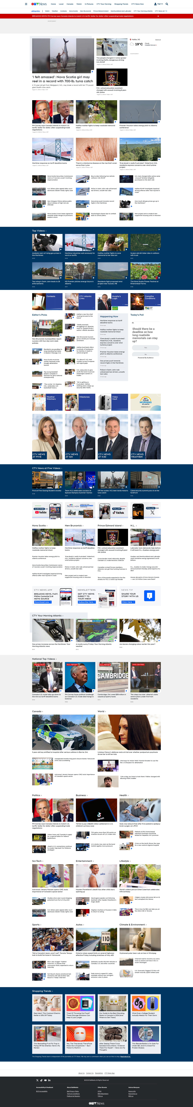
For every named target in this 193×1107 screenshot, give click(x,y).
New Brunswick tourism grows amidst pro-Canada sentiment (86, 338)
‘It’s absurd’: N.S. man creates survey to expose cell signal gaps (85, 361)
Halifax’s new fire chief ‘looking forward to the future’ (85, 316)
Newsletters (99, 1073)
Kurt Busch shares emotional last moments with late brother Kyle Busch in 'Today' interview (59, 975)
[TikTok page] (41, 1080)
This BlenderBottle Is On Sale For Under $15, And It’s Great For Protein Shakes (145, 1046)
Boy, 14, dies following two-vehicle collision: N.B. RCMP (102, 177)
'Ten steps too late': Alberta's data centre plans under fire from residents (144, 697)
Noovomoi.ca (132, 1094)
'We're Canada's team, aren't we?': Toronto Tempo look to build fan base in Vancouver (52, 954)
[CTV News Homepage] (39, 4)
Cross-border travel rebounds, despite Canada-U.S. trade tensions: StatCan (111, 559)
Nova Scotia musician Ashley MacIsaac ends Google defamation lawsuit (52, 362)
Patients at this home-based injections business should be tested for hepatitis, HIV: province (146, 833)
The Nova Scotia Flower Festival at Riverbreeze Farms (144, 283)
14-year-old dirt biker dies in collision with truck (144, 254)
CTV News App (110, 1073)
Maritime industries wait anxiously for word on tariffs (80, 254)
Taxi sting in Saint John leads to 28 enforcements (46, 283)
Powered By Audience (145, 358)
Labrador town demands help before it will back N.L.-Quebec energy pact (145, 549)
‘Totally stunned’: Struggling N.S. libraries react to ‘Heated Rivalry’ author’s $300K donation (85, 327)
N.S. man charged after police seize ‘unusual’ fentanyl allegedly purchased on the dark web (147, 178)
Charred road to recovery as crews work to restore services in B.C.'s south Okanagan (147, 960)
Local (61, 4)
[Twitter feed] (37, 1080)
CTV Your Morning (104, 4)
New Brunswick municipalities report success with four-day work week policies (46, 341)
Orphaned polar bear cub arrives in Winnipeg (138, 953)
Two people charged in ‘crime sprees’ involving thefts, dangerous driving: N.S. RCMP (111, 60)
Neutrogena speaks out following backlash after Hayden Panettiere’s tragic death (103, 900)
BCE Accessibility (41, 1091)
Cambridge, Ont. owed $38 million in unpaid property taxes (112, 696)
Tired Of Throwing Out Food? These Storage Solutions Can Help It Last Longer (78, 1015)
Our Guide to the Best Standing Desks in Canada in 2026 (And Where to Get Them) (111, 1015)
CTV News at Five (161, 11)
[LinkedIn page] (49, 1080)
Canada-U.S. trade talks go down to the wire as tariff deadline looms (46, 696)
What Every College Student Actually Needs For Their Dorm (144, 1014)
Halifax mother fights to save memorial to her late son (109, 254)
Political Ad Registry (73, 1096)
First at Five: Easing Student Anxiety (46, 491)
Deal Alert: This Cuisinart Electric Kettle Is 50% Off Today (47, 1014)
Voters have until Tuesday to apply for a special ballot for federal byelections (59, 836)
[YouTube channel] (45, 1080)
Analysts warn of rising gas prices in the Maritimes (46, 254)
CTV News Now (137, 4)
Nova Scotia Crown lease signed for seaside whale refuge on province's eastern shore (60, 215)
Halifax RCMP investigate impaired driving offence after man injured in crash (147, 190)
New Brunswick (85, 11)
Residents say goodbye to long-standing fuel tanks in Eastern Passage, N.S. (53, 351)
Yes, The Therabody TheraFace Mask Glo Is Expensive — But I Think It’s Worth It (79, 1046)
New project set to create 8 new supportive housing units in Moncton (78, 576)
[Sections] (26, 4)
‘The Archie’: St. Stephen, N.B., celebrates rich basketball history (53, 386)
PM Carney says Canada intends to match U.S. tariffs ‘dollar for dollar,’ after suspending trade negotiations (51, 128)
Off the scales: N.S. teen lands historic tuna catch (113, 492)
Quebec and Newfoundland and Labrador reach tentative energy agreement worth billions (145, 558)
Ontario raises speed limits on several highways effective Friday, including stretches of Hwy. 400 (95, 954)
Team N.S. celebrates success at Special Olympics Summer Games (78, 492)
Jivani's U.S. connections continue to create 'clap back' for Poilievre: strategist (59, 848)
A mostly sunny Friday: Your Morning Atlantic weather (94, 645)
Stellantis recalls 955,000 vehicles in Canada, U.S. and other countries (104, 962)
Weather (55, 11)
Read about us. (125, 1056)
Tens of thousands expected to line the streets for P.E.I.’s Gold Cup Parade (111, 578)
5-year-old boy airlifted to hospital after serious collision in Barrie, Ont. (60, 752)
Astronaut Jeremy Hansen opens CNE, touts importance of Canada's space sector (50, 891)
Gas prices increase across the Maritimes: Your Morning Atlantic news (51, 645)
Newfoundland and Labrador (121, 11)
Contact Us (89, 1073)
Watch (79, 4)
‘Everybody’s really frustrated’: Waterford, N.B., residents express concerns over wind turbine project (138, 165)
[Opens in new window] (47, 301)
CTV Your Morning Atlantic (143, 11)
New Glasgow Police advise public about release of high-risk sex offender (59, 203)
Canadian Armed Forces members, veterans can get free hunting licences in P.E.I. (112, 569)
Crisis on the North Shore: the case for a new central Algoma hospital (147, 844)
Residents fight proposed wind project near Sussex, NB (110, 283)
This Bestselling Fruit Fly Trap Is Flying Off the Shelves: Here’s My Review (47, 1046)
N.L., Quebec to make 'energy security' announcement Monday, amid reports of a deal (145, 568)
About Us (82, 1073)
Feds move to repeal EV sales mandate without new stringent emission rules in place (102, 975)
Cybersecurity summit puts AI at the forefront (144, 492)
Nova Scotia (73, 11)
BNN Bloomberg (103, 1094)
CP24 (99, 1091)
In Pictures (89, 4)
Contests (63, 11)
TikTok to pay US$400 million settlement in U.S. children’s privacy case (94, 825)
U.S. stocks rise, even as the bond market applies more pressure (103, 845)
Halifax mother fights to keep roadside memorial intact (44, 549)
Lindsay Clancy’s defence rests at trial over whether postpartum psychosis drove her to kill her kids (128, 753)
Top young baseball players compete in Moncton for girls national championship (53, 374)
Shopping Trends (121, 4)
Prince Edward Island (100, 11)
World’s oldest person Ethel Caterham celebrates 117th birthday (140, 891)
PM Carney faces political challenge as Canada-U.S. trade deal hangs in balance (79, 697)
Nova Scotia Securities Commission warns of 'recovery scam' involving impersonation (60, 178)
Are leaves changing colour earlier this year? (137, 644)
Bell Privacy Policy (73, 1091)
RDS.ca (130, 1096)
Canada (70, 4)
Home (53, 4)
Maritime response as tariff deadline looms (49, 163)
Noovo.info (132, 1091)
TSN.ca (100, 1096)
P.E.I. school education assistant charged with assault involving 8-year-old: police (111, 90)
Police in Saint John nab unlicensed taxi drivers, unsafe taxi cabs (79, 568)
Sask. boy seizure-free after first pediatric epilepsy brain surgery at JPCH (140, 825)
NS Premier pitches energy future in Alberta (79, 283)
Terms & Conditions (73, 1094)
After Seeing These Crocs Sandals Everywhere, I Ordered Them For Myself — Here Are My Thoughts (112, 1047)
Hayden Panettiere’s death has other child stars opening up (95, 891)
